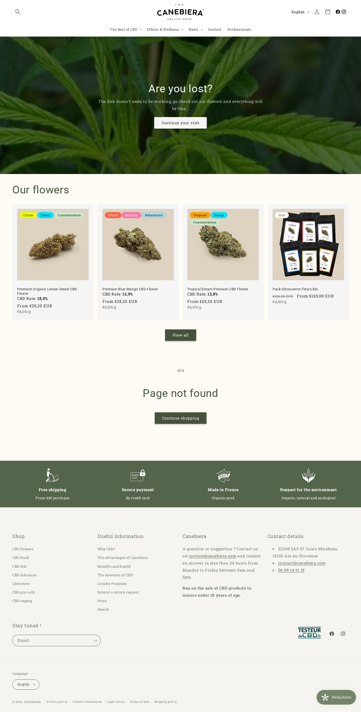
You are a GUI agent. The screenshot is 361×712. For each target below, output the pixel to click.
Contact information (87, 701)
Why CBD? (106, 549)
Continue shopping (180, 418)
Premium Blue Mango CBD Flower (130, 289)
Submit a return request (118, 592)
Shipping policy (165, 701)
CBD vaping (22, 601)
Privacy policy (57, 701)
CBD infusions (24, 575)
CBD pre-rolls (23, 592)
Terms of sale (139, 701)
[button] (17, 11)
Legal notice (116, 701)
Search (103, 609)
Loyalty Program (112, 583)
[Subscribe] (95, 640)
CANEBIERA (32, 701)
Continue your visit (180, 122)
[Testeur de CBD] (310, 633)
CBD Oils (19, 566)
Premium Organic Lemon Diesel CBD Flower (47, 291)
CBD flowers (22, 549)
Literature (21, 583)
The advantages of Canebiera (122, 557)
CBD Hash (20, 557)
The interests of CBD (115, 575)
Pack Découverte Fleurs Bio (295, 289)
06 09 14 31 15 (291, 570)
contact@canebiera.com (212, 555)
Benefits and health (114, 566)
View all (180, 335)
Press (102, 601)
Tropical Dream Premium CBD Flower (218, 289)
